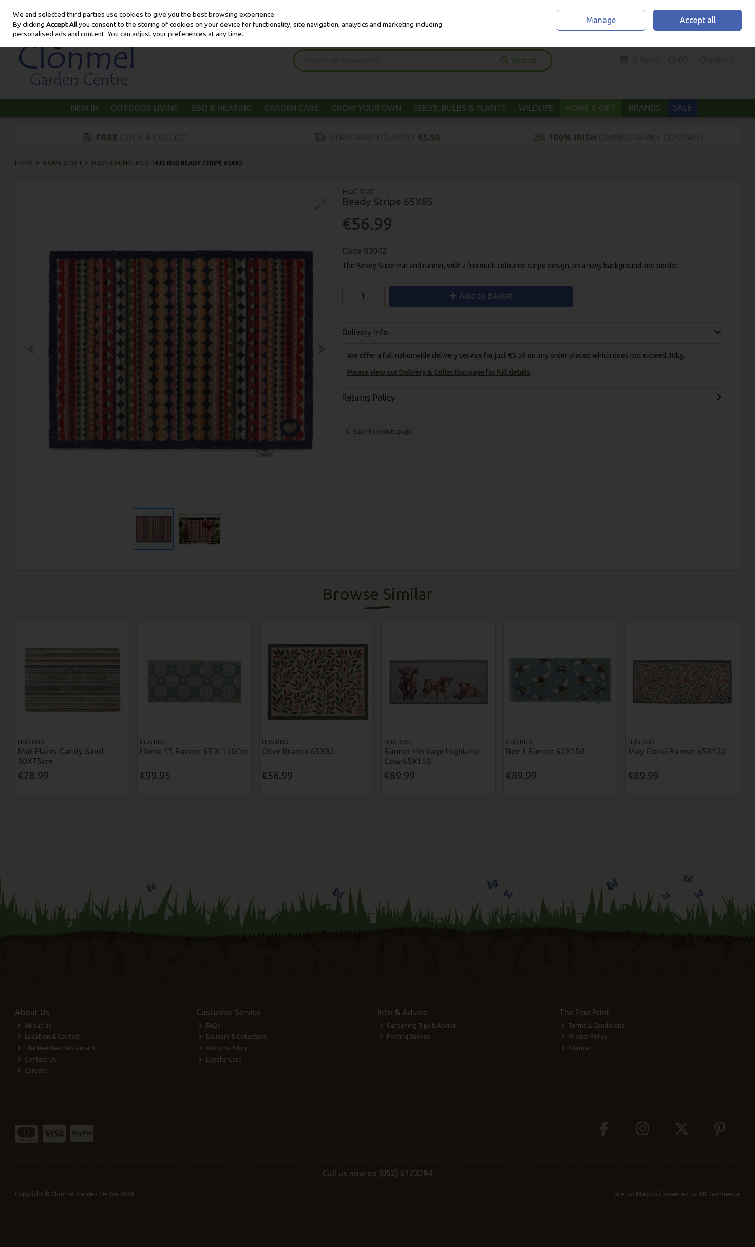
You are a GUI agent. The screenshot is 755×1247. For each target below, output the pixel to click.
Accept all (698, 20)
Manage (601, 20)
